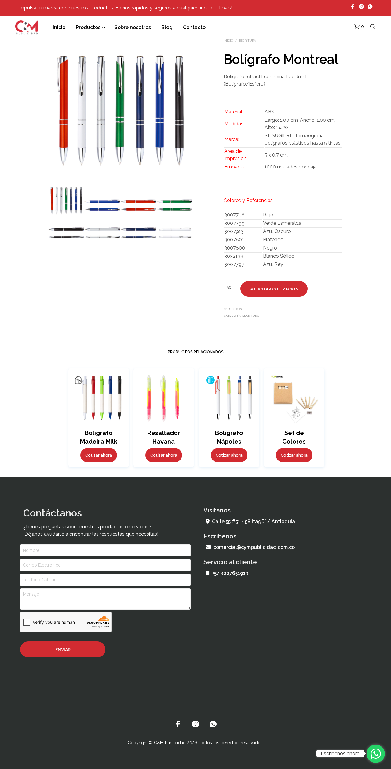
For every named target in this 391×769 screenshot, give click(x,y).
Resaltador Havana (163, 437)
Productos (88, 27)
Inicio (59, 27)
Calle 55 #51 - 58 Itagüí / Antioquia (253, 521)
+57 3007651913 (230, 573)
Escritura (247, 40)
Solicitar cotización (274, 289)
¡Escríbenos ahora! (340, 753)
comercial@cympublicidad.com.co (254, 547)
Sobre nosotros (133, 27)
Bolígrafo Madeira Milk (98, 437)
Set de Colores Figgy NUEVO (294, 441)
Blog (167, 27)
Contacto (194, 27)
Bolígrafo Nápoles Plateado (229, 441)
